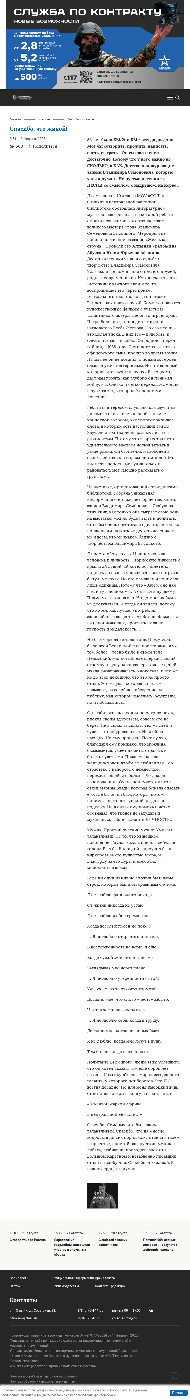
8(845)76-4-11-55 (90, 1310)
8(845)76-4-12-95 (90, 1318)
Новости (44, 119)
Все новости (19, 1278)
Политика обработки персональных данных (43, 1376)
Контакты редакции (110, 1286)
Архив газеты (105, 1278)
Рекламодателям (65, 1286)
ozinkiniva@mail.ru (23, 1318)
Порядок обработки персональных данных (43, 1381)
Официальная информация (73, 1278)
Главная (15, 119)
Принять (178, 1393)
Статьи (15, 1286)
